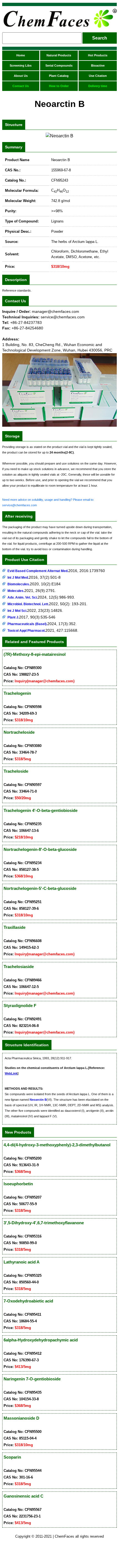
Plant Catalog (59, 75)
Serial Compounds (59, 65)
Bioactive (98, 65)
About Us (21, 75)
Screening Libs (21, 65)
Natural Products (58, 55)
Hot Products (97, 55)
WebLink (11, 1073)
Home (20, 55)
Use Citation (98, 75)
